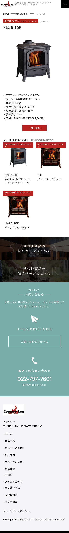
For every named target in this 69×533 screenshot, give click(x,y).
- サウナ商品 (10, 501)
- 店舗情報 (9, 468)
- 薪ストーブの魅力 (14, 447)
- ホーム (8, 433)
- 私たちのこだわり (14, 461)
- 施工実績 (9, 454)
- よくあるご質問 (12, 481)
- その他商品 (10, 494)
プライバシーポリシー (16, 511)
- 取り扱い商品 (11, 487)
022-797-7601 (34, 379)
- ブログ (8, 474)
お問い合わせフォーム (34, 341)
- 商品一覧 (9, 440)
